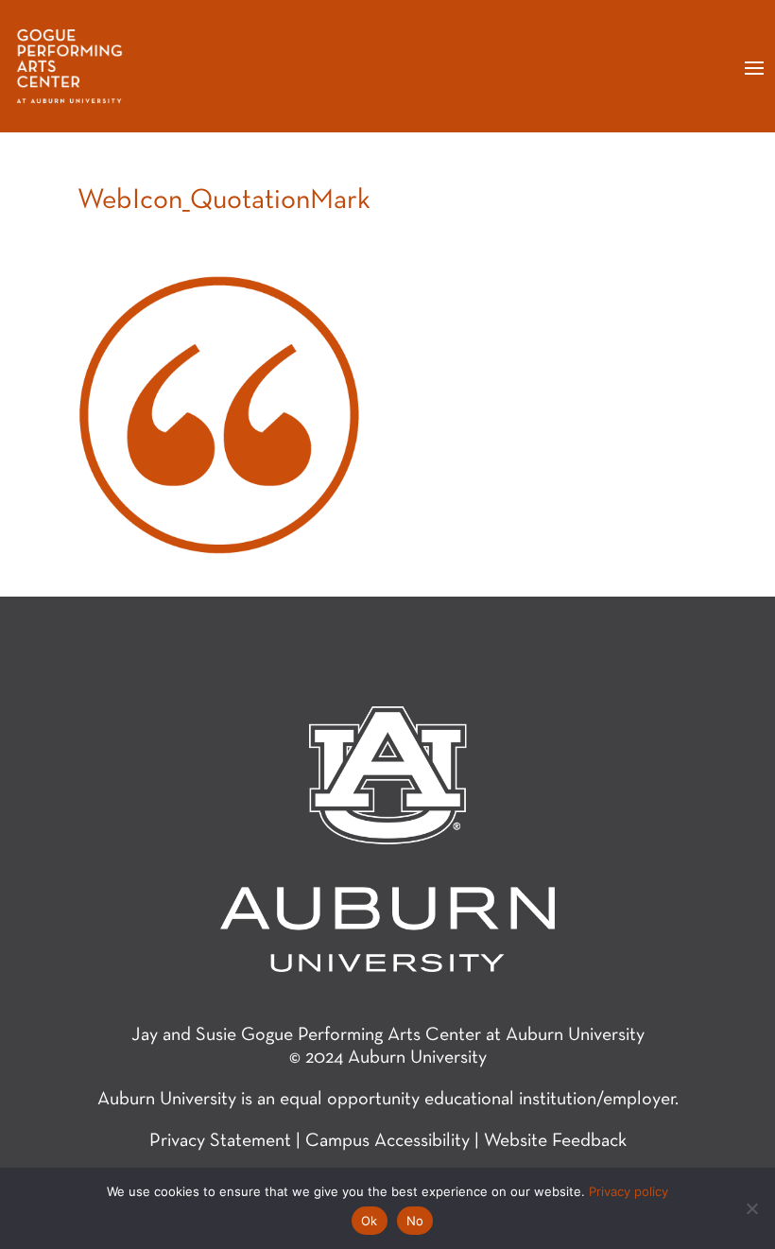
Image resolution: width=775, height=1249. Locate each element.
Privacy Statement (220, 1141)
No (415, 1220)
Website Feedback (555, 1141)
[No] (751, 1208)
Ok (369, 1220)
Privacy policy (628, 1191)
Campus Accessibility (387, 1141)
